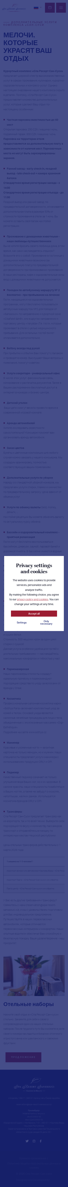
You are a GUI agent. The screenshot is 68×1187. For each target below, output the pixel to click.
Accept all (34, 613)
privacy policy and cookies (32, 599)
